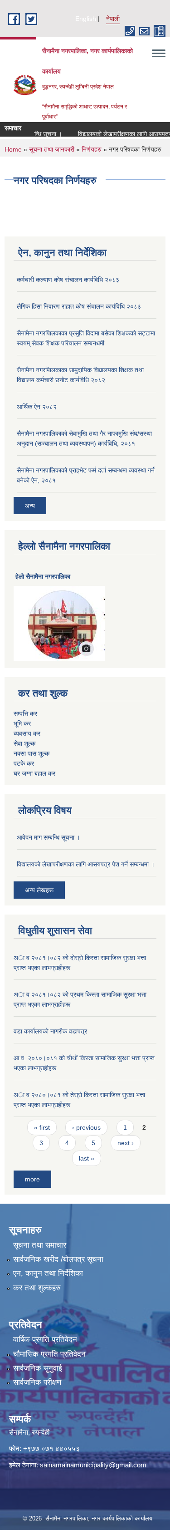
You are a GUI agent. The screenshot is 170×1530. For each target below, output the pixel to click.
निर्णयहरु (92, 149)
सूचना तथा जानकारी (51, 149)
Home (13, 149)
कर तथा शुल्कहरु (37, 1288)
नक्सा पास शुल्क (31, 753)
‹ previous (86, 1127)
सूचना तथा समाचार (39, 1245)
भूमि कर (22, 723)
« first (42, 1127)
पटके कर (24, 763)
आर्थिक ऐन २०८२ (37, 406)
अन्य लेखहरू (39, 890)
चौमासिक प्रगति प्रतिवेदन (49, 1354)
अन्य (30, 505)
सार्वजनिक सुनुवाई (37, 1368)
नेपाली (113, 18)
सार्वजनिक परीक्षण (37, 1382)
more (32, 1179)
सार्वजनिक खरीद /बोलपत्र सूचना (58, 1259)
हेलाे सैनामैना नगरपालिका (42, 576)
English (85, 18)
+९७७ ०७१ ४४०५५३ (51, 1448)
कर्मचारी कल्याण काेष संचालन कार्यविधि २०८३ (68, 279)
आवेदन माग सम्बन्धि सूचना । (48, 837)
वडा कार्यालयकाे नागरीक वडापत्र (50, 1031)
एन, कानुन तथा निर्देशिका (48, 1273)
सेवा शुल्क (24, 743)
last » (86, 1158)
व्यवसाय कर (27, 733)
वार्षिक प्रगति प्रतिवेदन (45, 1339)
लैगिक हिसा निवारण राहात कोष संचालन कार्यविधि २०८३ (79, 306)
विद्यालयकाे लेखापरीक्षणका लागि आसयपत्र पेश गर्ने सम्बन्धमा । (86, 864)
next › (125, 1142)
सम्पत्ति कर (25, 713)
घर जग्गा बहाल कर (34, 773)
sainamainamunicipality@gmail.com (93, 1465)
